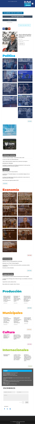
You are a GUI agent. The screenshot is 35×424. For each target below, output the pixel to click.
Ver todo (29, 121)
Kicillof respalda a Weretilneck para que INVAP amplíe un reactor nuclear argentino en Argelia (7, 299)
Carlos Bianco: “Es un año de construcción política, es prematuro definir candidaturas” (16, 265)
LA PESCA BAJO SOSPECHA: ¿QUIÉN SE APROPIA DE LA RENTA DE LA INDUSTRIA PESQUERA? (10, 245)
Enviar (27, 402)
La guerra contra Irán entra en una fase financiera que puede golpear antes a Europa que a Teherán (17, 357)
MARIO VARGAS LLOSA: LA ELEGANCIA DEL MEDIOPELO (6, 336)
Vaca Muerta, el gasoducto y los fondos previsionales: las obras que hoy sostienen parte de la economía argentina (16, 166)
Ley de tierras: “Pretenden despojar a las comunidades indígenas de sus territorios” (16, 174)
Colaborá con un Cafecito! (13, 13)
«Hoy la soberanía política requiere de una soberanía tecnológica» (24, 36)
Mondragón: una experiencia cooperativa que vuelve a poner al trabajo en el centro (17, 299)
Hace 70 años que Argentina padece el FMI (10, 180)
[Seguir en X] (6, 29)
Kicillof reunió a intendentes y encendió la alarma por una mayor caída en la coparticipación (17, 320)
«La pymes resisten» (25, 210)
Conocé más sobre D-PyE (24, 25)
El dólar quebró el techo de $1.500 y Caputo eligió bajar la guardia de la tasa (10, 220)
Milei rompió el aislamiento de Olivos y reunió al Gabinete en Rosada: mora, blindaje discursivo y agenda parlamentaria (10, 88)
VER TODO (5, 183)
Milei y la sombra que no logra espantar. (10, 171)
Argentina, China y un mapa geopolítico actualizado (12, 261)
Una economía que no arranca (25, 231)
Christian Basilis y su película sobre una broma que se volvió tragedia (16, 276)
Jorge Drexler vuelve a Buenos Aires (9, 281)
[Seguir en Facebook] (4, 29)
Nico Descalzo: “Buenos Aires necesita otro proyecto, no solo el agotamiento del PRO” (25, 99)
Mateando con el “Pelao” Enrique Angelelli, (11, 263)
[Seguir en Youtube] (9, 29)
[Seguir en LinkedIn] (10, 409)
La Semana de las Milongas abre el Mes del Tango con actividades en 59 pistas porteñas (17, 279)
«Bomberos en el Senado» (25, 73)
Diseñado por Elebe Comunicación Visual (19, 421)
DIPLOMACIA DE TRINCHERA (8, 163)
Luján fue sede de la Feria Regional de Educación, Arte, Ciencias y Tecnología (28, 319)
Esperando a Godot (25, 88)
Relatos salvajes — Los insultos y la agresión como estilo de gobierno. (25, 110)
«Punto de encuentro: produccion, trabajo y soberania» (10, 99)
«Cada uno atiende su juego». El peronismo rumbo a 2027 (10, 61)
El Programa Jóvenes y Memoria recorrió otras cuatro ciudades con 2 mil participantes (7, 320)
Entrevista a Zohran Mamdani (8, 267)
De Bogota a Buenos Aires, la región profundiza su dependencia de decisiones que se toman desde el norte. (27, 357)
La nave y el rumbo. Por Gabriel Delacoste (25, 61)
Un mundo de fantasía (10, 234)
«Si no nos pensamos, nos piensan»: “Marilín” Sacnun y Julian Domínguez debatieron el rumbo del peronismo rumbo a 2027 (10, 75)
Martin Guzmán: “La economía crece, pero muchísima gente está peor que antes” (25, 220)
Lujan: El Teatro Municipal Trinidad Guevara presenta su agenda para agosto (17, 336)
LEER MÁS (21, 44)
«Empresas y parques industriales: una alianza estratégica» (10, 207)
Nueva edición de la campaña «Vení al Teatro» (11, 284)
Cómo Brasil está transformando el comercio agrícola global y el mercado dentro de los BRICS (27, 299)
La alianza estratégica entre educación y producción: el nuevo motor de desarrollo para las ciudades (16, 178)
